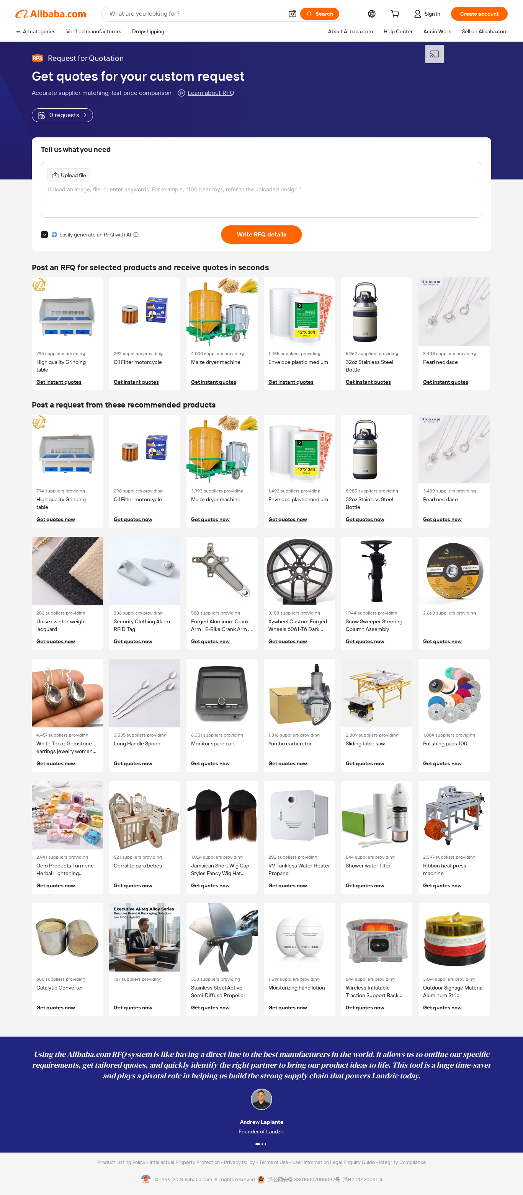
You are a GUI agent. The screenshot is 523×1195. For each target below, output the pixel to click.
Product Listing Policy (122, 1162)
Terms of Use (274, 1162)
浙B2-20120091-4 (362, 1179)
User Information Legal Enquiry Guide (333, 1162)
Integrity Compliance (402, 1162)
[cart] (396, 15)
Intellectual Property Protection (185, 1162)
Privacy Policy (240, 1162)
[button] (292, 13)
